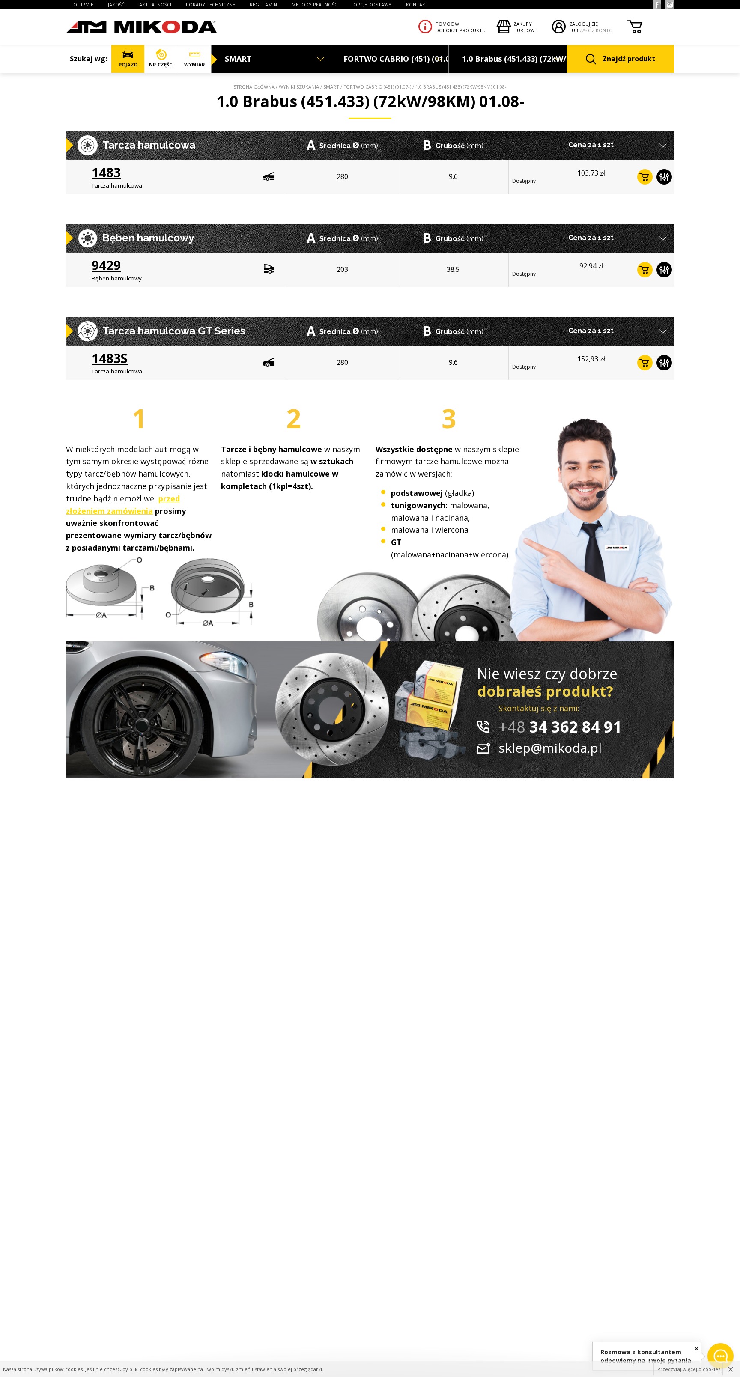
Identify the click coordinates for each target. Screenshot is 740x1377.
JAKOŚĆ (116, 4)
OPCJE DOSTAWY (372, 4)
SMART (331, 86)
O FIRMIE (83, 4)
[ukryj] (696, 1348)
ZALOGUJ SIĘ (583, 24)
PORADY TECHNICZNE (210, 4)
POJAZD (128, 64)
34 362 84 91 (560, 726)
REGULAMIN (263, 4)
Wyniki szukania (299, 86)
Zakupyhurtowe (525, 27)
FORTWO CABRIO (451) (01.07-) (377, 86)
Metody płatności (315, 4)
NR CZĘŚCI (161, 64)
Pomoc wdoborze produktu (461, 27)
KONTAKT (417, 4)
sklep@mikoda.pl (550, 748)
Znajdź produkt (629, 58)
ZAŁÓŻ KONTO (596, 30)
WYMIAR (194, 64)
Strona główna (254, 86)
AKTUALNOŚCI (155, 4)
